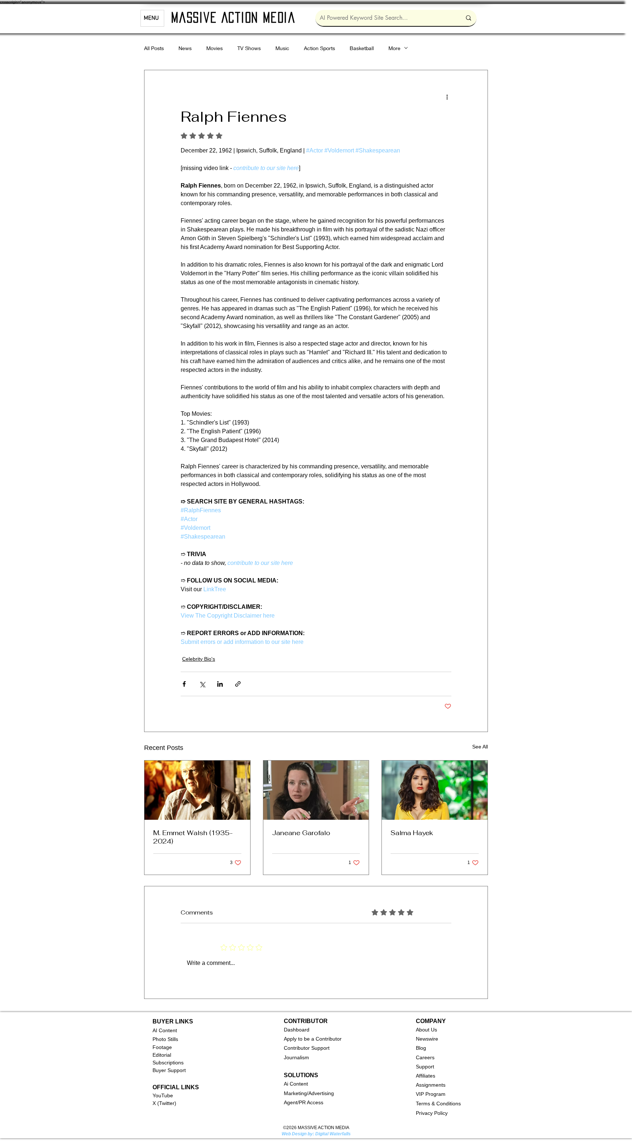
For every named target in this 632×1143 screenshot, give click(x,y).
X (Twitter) (164, 1103)
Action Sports (319, 48)
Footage (162, 1047)
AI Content (165, 1030)
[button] (296, 1030)
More (394, 48)
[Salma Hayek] (435, 790)
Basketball (362, 48)
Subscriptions (168, 1062)
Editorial (162, 1055)
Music (282, 48)
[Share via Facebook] (184, 683)
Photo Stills (165, 1039)
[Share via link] (237, 683)
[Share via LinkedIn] (220, 683)
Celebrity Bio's (198, 659)
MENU (151, 18)
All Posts (154, 48)
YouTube (163, 1095)
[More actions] (447, 96)
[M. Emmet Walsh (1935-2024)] (197, 790)
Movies (214, 48)
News (185, 48)
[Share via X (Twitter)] (202, 683)
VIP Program (430, 1094)
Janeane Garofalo (301, 833)
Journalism (296, 1057)
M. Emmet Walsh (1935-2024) (193, 837)
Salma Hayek (412, 833)
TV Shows (249, 48)
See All (480, 747)
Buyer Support (169, 1070)
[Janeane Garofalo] (316, 790)
